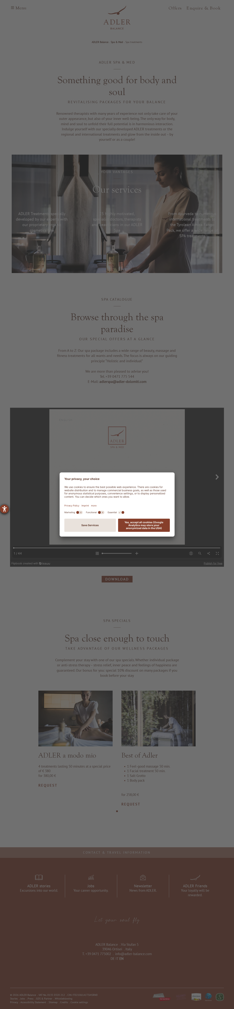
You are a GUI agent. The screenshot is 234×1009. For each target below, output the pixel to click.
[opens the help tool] (4, 509)
